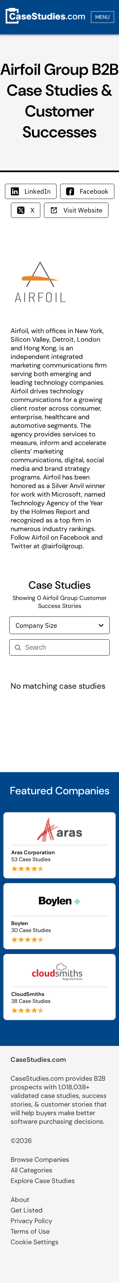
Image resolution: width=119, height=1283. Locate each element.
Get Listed (27, 1210)
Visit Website (82, 210)
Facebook (94, 191)
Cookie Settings (35, 1242)
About (20, 1199)
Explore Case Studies (43, 1180)
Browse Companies (40, 1159)
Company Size (36, 625)
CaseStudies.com (38, 1059)
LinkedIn (37, 191)
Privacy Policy (31, 1220)
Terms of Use (30, 1231)
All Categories (31, 1170)
